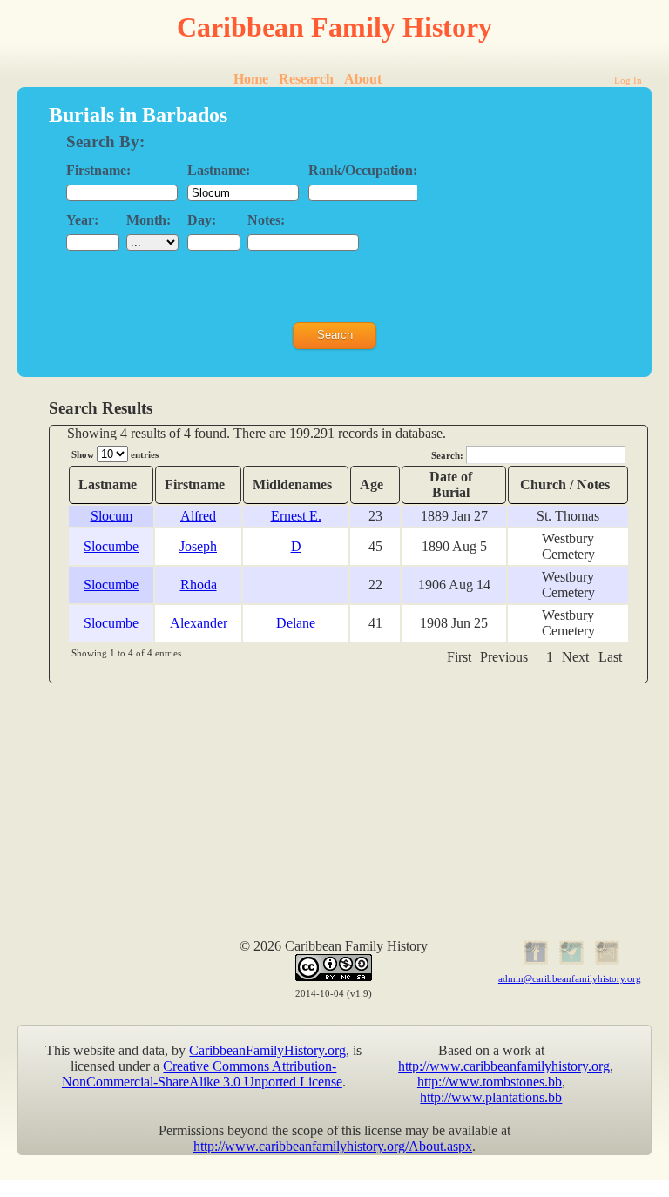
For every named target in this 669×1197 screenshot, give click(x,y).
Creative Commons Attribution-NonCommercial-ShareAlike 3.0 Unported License (202, 1074)
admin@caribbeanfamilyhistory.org (569, 978)
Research (306, 78)
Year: (82, 219)
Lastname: (218, 170)
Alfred (198, 515)
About (363, 78)
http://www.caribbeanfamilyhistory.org (504, 1066)
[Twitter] (569, 961)
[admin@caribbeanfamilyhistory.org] (605, 961)
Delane (295, 622)
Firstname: (98, 170)
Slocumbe (111, 546)
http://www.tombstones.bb (489, 1081)
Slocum (111, 515)
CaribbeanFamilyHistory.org (267, 1050)
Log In (628, 80)
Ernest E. (296, 515)
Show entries (115, 454)
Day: (201, 219)
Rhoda (198, 584)
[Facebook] (534, 961)
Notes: (266, 219)
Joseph (198, 546)
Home (250, 78)
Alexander (198, 622)
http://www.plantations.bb (491, 1097)
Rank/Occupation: (362, 170)
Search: (448, 455)
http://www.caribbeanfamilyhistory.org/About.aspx (332, 1146)
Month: (148, 219)
